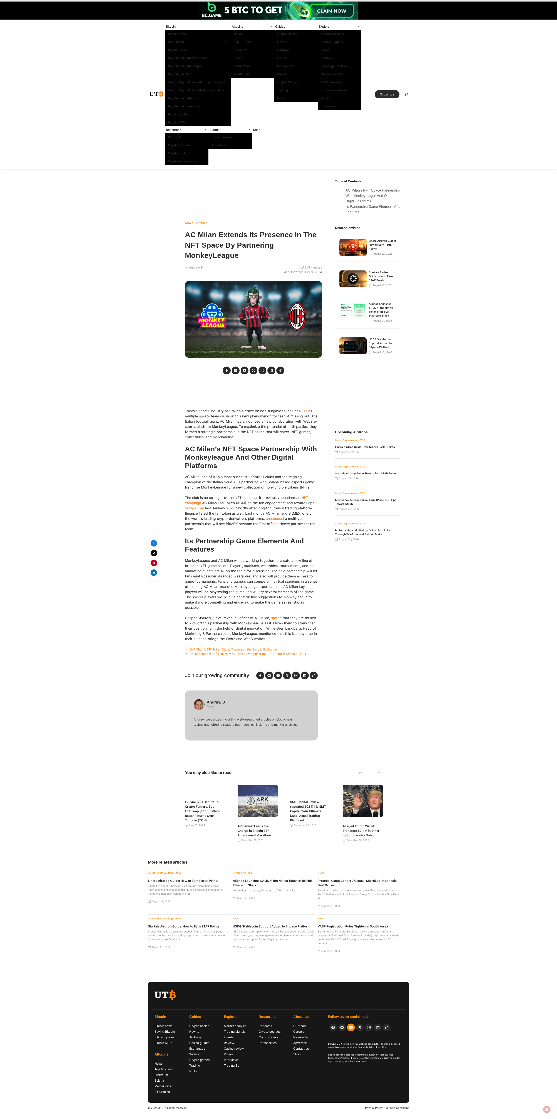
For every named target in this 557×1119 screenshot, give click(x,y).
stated (276, 618)
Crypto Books (178, 153)
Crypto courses (269, 1031)
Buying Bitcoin (178, 50)
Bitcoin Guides (178, 114)
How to (282, 42)
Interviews (328, 106)
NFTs (281, 98)
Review (229, 1043)
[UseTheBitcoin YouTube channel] (351, 1027)
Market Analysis (332, 34)
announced (275, 518)
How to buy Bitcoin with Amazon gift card (198, 90)
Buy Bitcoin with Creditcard (187, 58)
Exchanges (285, 66)
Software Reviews (334, 90)
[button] (228, 26)
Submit (215, 130)
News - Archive (196, 223)
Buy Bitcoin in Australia (184, 106)
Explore (324, 26)
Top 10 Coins (243, 42)
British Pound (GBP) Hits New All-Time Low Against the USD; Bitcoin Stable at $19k (248, 653)
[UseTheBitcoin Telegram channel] (342, 1027)
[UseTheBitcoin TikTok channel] (387, 1027)
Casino (282, 58)
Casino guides (199, 1043)
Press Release (221, 137)
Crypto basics (199, 1026)
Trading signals (234, 1031)
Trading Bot (232, 1065)
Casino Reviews (332, 74)
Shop (256, 130)
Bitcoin (171, 26)
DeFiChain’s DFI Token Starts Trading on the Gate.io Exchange (233, 649)
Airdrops (283, 50)
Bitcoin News (177, 34)
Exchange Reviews (334, 66)
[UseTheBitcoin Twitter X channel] (360, 1027)
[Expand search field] (406, 95)
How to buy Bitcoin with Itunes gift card (196, 82)
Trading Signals (332, 42)
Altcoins (237, 26)
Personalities (268, 1043)
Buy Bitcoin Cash (180, 74)
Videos (326, 98)
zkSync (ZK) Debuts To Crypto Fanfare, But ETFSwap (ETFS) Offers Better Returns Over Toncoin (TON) (202, 811)
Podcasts (175, 137)
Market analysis (235, 1026)
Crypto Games (287, 82)
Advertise (218, 145)
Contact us (301, 1048)
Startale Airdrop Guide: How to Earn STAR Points (381, 276)
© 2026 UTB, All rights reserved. (167, 1107)
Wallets (282, 74)
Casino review (234, 1048)
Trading (282, 90)
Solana (238, 58)
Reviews (327, 58)
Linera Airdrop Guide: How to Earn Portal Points (382, 244)
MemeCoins (242, 66)
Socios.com (194, 508)
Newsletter (301, 1037)
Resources (173, 130)
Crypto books (268, 1037)
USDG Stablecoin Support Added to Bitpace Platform (380, 343)
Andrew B (196, 267)
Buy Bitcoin (176, 42)
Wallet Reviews (331, 82)
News (238, 34)
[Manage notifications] (546, 1109)
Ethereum (240, 50)
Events (326, 50)
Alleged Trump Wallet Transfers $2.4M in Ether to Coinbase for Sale (361, 830)
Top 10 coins (163, 1069)
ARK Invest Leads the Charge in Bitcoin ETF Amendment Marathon (254, 830)
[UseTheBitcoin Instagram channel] (369, 1027)
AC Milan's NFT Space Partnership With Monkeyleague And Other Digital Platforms (373, 195)
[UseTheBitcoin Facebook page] (333, 1027)
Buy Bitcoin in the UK (183, 98)
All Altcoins (242, 74)
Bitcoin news (163, 1026)
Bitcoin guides (164, 1037)
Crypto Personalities (182, 161)
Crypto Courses (179, 145)
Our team (300, 1026)
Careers (298, 1031)
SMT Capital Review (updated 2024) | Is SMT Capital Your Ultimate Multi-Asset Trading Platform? (308, 811)
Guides (280, 26)
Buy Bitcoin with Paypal (184, 66)
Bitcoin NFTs (177, 122)
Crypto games (199, 1060)
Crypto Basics (287, 34)
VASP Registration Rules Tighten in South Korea (353, 926)
